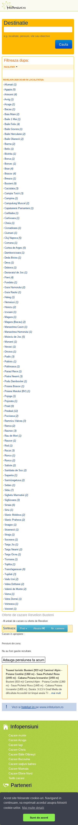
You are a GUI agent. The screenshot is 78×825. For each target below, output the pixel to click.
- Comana (10, 242)
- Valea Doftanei (13, 584)
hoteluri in (28, 707)
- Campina (10, 198)
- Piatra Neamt (13, 376)
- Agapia (9, 89)
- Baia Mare (11, 114)
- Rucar (9, 450)
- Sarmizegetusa (14, 480)
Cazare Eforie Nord (20, 773)
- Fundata (10, 282)
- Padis (8, 356)
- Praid (8, 406)
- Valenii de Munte (14, 589)
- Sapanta (10, 475)
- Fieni (8, 277)
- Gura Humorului (14, 287)
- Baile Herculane (14, 134)
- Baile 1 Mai (11, 119)
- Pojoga (9, 396)
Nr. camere (57, 628)
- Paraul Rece (12, 371)
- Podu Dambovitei (15, 381)
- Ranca (9, 425)
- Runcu (9, 455)
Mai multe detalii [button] (33, 807)
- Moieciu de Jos (14, 336)
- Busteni (9, 183)
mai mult (56, 693)
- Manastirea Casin (15, 326)
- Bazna (9, 143)
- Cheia (8, 223)
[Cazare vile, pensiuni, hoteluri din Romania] (13, 5)
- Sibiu (8, 490)
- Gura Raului (12, 292)
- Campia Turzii (13, 193)
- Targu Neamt (12, 549)
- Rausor (9, 440)
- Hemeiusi (10, 302)
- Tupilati (9, 574)
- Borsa (9, 158)
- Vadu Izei (10, 579)
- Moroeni (10, 341)
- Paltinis (9, 361)
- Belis (8, 148)
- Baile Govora (12, 129)
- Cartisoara (11, 218)
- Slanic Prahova (14, 519)
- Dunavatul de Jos (15, 272)
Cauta (63, 44)
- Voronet (9, 608)
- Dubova (9, 267)
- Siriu (8, 509)
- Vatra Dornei (12, 598)
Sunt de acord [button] (39, 817)
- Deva (8, 262)
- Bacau (9, 109)
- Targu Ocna (12, 554)
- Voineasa (10, 603)
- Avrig (8, 99)
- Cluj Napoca (12, 237)
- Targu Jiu (10, 544)
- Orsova (9, 351)
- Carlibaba (10, 213)
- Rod (7, 445)
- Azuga (9, 104)
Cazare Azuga (17, 740)
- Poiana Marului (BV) (16, 391)
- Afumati (9, 84)
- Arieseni (10, 94)
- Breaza (9, 178)
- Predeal (10, 411)
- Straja (9, 534)
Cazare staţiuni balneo (22, 763)
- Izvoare (9, 312)
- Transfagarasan (14, 569)
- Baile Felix (11, 124)
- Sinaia (9, 505)
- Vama (8, 594)
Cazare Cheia (17, 749)
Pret (23, 628)
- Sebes (9, 485)
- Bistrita (9, 153)
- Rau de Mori (12, 435)
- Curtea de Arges (14, 247)
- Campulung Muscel (16, 203)
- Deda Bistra (12, 257)
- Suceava (10, 539)
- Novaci (9, 346)
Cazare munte (17, 735)
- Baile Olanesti (13, 139)
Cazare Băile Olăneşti (22, 754)
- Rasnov (9, 430)
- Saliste (9, 465)
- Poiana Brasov (13, 386)
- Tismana (10, 559)
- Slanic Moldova (14, 514)
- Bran (8, 168)
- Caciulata (10, 188)
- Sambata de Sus (15, 470)
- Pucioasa (10, 415)
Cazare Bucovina (19, 759)
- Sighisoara (11, 500)
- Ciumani (10, 233)
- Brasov (9, 173)
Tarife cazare (16, 778)
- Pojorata (10, 401)
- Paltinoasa (11, 366)
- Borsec (9, 163)
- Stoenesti (11, 529)
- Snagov (9, 524)
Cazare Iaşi (16, 744)
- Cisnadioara (12, 228)
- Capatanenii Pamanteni (18, 208)
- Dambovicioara (13, 252)
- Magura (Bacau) (14, 322)
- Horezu (9, 307)
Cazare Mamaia (18, 768)
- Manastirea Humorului (17, 331)
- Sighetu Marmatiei (15, 495)
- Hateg (9, 297)
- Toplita (9, 564)
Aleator (37, 628)
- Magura (9, 317)
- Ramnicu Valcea (14, 420)
